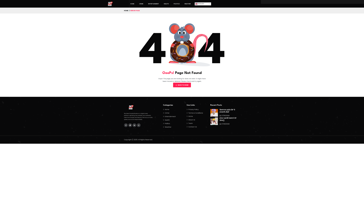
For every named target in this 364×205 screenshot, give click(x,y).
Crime (141, 4)
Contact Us (192, 127)
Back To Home (183, 85)
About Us (191, 120)
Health (166, 4)
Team (190, 123)
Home (132, 4)
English (201, 4)
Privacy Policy (193, 109)
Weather (187, 4)
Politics (177, 4)
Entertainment (153, 4)
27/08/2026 (225, 116)
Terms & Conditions (195, 113)
